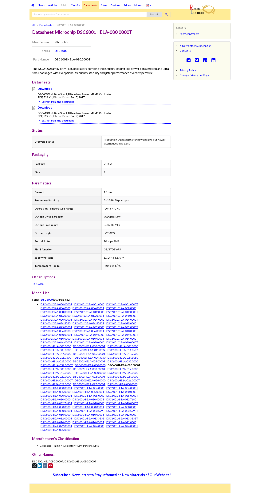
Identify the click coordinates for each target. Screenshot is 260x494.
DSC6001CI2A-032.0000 (89, 327)
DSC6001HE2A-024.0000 (123, 376)
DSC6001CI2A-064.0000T (56, 342)
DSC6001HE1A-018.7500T (57, 357)
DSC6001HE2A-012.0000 (123, 369)
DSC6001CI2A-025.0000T (56, 327)
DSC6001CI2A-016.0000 (55, 315)
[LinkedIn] (39, 465)
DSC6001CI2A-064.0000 (121, 338)
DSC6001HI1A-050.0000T (88, 407)
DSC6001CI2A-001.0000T (122, 304)
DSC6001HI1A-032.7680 (121, 399)
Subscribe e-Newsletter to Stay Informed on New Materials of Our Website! (112, 475)
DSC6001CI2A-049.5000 (89, 334)
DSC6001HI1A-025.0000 (89, 395)
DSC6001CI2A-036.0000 (55, 331)
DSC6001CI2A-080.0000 (89, 342)
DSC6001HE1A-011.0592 (90, 350)
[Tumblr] (45, 465)
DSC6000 (61, 50)
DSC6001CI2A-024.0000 (89, 319)
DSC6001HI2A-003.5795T (122, 410)
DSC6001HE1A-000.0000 (56, 346)
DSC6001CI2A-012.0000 (89, 312)
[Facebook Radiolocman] (189, 60)
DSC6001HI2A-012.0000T (56, 418)
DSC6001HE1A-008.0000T (57, 350)
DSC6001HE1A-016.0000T (89, 353)
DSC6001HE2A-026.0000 (90, 380)
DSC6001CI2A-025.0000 (121, 323)
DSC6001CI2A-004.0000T (88, 308)
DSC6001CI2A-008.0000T (56, 312)
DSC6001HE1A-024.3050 (90, 357)
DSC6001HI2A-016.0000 (55, 422)
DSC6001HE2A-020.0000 (90, 372)
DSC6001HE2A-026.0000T (124, 380)
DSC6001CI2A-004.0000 (55, 308)
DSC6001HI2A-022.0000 (121, 422)
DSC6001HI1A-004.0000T (122, 388)
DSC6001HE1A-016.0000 (56, 353)
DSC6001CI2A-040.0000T (56, 334)
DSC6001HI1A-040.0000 (89, 403)
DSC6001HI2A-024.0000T (122, 426)
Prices (127, 5)
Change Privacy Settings (194, 75)
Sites (104, 5)
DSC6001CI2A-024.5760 (55, 323)
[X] (34, 465)
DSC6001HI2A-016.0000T (88, 422)
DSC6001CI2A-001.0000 (89, 304)
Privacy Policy (188, 70)
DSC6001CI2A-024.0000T (122, 319)
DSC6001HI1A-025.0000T (122, 395)
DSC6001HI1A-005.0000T (88, 391)
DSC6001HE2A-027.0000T (89, 384)
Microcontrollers (189, 33)
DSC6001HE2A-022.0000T (89, 376)
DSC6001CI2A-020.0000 (121, 315)
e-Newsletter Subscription (195, 45)
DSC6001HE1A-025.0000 (56, 361)
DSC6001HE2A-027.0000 (56, 384)
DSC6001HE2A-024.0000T (57, 380)
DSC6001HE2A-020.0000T (124, 372)
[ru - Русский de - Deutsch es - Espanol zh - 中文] (148, 5)
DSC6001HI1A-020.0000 (121, 391)
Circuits (75, 5)
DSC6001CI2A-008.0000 (121, 308)
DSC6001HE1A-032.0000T (57, 365)
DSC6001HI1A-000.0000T (56, 388)
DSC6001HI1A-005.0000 (55, 391)
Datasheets (91, 5)
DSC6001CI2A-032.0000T (122, 327)
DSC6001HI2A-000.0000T (56, 410)
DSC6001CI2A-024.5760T (88, 323)
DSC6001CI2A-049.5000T (122, 334)
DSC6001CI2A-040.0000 (121, 331)
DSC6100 (38, 283)
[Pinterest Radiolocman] (206, 60)
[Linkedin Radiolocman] (214, 60)
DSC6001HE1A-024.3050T (124, 357)
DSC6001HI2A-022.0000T (56, 426)
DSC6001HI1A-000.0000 (122, 384)
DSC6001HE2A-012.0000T (57, 372)
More (139, 4)
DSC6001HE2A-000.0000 (56, 369)
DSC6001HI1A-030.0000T (88, 399)
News (41, 5)
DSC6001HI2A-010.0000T (88, 414)
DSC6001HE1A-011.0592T (124, 350)
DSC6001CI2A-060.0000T (88, 338)
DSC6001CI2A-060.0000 (55, 338)
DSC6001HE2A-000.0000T (89, 369)
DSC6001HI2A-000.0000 (121, 407)
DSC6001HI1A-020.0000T (56, 395)
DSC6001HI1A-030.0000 (55, 399)
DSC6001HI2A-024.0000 (89, 426)
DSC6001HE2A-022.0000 (56, 376)
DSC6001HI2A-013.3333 (89, 418)
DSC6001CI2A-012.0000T (122, 312)
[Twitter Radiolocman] (198, 60)
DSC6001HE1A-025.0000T (89, 361)
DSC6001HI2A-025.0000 (55, 429)
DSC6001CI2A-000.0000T (56, 304)
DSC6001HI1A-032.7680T (56, 403)
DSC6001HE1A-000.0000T (89, 346)
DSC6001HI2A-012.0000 (121, 414)
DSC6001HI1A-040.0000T (122, 403)
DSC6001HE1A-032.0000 (123, 361)
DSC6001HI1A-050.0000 (55, 407)
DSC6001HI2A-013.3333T (122, 418)
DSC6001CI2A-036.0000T (88, 331)
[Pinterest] (50, 465)
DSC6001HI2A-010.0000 (55, 414)
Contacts (185, 50)
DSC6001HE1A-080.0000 (90, 365)
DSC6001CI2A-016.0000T (88, 315)
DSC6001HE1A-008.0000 (123, 346)
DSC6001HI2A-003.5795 (89, 410)
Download (45, 88)
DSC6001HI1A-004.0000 (89, 388)
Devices (115, 5)
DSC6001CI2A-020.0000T (56, 319)
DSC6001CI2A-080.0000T (122, 342)
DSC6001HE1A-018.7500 (123, 353)
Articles (52, 5)
